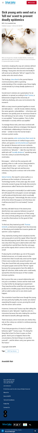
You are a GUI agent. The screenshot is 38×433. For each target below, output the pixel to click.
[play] (3, 431)
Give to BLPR (7, 396)
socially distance (18, 152)
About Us (6, 392)
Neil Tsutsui (29, 95)
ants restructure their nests (23, 138)
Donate (32, 2)
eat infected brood (21, 143)
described (14, 79)
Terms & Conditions (9, 400)
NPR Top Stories (12, 351)
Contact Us (7, 407)
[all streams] (35, 431)
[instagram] (5, 415)
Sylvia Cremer (6, 177)
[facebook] (5, 412)
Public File (6, 403)
